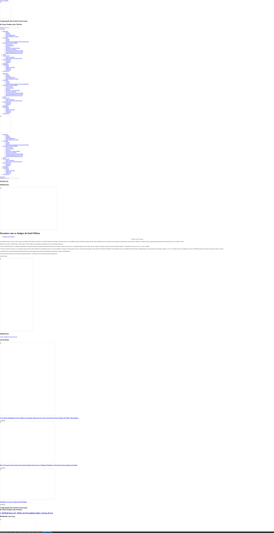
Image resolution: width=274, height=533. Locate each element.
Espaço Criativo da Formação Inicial (14, 58)
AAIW (4, 54)
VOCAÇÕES (6, 55)
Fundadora (8, 34)
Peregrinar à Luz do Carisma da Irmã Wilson (13, 502)
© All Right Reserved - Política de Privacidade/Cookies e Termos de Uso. (26, 513)
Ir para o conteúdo (4, 0)
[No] (51, 532)
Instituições (8, 61)
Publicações (8, 68)
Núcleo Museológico (10, 35)
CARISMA (5, 37)
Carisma (7, 39)
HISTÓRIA (5, 31)
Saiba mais (48, 532)
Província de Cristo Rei (11, 49)
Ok (44, 532)
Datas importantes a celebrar (12, 36)
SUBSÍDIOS (6, 64)
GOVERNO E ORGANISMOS (10, 43)
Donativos (8, 62)
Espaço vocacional (10, 57)
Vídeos (7, 66)
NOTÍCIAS (5, 63)
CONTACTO (6, 71)
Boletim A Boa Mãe (10, 67)
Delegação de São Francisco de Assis (14, 53)
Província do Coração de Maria (13, 48)
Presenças (8, 46)
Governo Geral (9, 44)
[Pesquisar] (18, 178)
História (7, 32)
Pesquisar (2, 27)
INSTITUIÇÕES (7, 59)
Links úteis (8, 70)
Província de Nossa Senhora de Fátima (14, 50)
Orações (7, 40)
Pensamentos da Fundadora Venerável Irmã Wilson (17, 41)
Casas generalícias (10, 45)
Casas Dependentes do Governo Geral (14, 52)
